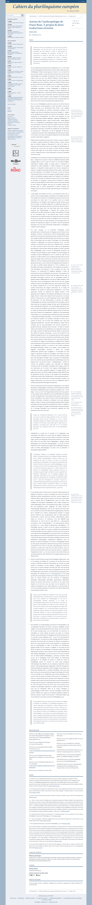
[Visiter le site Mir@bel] (16, 161)
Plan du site (13, 898)
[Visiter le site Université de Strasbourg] (16, 145)
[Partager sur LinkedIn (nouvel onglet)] (76, 21)
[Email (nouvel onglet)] (77, 21)
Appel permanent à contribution (14, 137)
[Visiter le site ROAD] (16, 169)
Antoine (33, 32)
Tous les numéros (11, 104)
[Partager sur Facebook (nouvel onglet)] (72, 21)
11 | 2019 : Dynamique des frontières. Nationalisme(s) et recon (52, 16)
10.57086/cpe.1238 (36, 35)
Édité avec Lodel (53, 902)
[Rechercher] (22, 15)
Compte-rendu (72, 16)
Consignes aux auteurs (12, 119)
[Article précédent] (82, 16)
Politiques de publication (13, 121)
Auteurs (9, 110)
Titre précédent (32, 16)
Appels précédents (12, 139)
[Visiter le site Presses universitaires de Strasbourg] (16, 153)
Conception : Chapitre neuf (41, 902)
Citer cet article (75, 23)
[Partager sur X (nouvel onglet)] (74, 21)
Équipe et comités (11, 118)
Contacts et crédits (12, 125)
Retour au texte (56, 786)
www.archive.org (56, 574)
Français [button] (83, 1)
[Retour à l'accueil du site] (46, 8)
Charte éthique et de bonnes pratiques (73, 898)
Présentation (10, 116)
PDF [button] (73, 25)
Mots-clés (10, 111)
